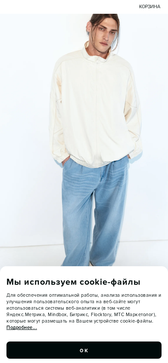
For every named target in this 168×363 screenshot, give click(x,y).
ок (84, 350)
